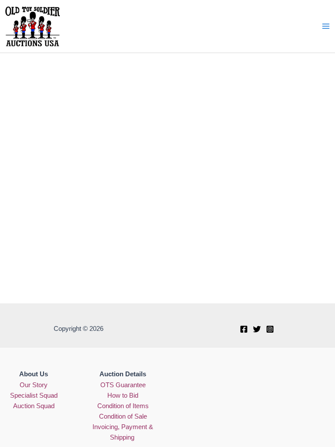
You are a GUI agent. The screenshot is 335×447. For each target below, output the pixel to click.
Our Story (34, 385)
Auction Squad (34, 405)
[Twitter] (257, 329)
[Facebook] (244, 329)
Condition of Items (123, 405)
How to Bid (122, 395)
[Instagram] (270, 329)
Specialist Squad (34, 395)
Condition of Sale (123, 416)
